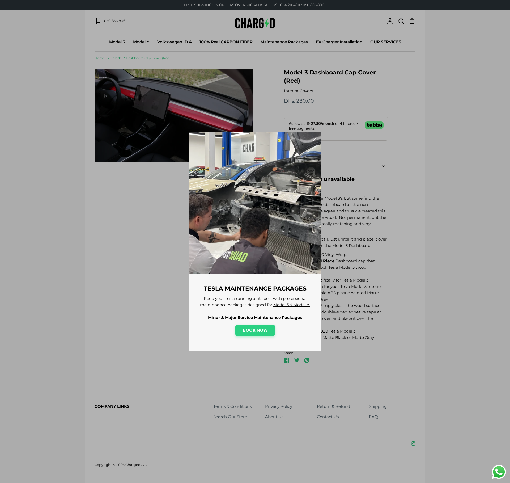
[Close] (315, 139)
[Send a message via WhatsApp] (499, 472)
